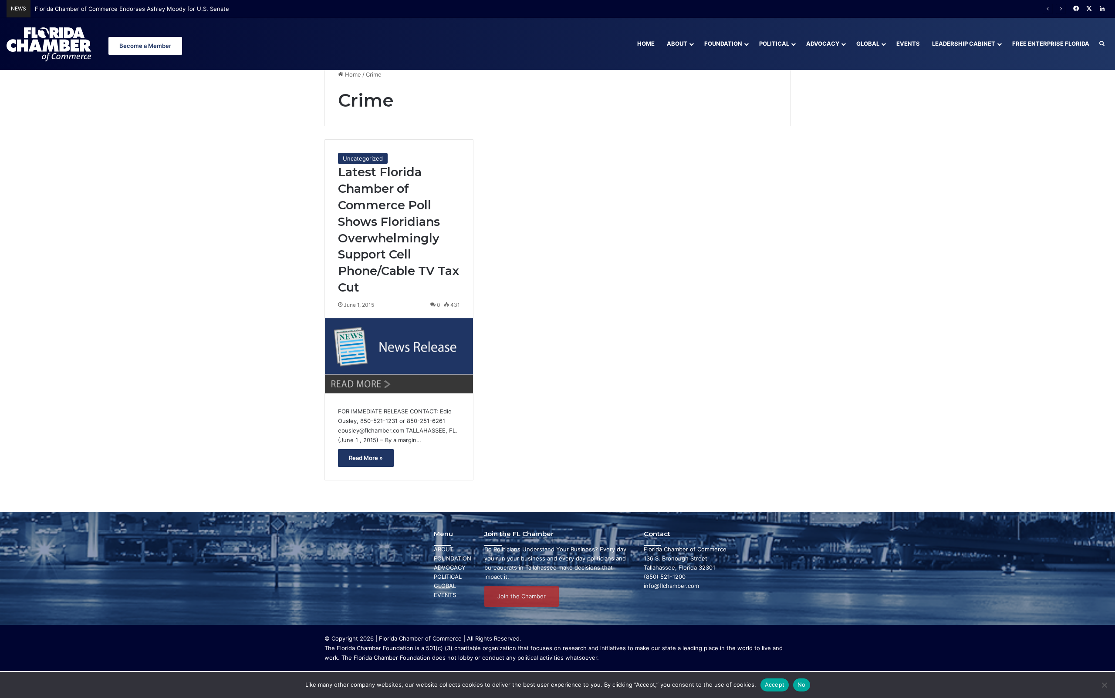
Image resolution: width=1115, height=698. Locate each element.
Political (774, 43)
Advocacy (822, 43)
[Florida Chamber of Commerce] (50, 43)
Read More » (366, 457)
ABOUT (443, 549)
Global (867, 43)
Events (908, 43)
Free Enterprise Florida (1050, 43)
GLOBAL (445, 585)
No (801, 684)
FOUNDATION (452, 558)
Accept (775, 684)
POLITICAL (448, 576)
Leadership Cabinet (963, 43)
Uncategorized (363, 158)
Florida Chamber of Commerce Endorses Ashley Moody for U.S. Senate (132, 8)
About (677, 43)
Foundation (723, 43)
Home (646, 43)
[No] (1104, 685)
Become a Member (145, 45)
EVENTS (445, 594)
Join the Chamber (521, 596)
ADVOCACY (450, 567)
